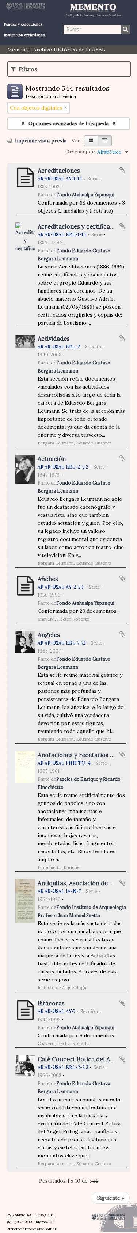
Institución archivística (24, 35)
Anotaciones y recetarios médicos (86, 755)
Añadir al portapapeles (122, 170)
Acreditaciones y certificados (79, 226)
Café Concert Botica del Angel (80, 1059)
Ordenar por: (80, 152)
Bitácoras (51, 1003)
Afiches (48, 579)
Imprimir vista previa (40, 140)
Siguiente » (110, 1198)
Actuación (52, 458)
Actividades (54, 338)
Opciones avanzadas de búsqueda (68, 123)
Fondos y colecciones (23, 24)
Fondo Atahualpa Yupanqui (85, 195)
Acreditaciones (59, 170)
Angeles (49, 634)
